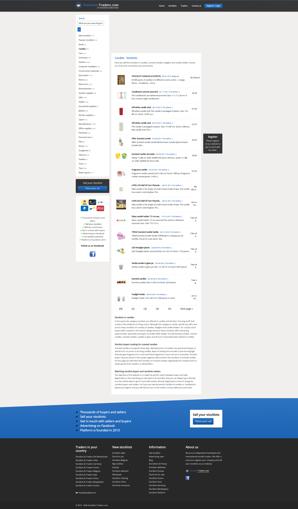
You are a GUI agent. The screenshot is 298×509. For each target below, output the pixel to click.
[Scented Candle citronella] (121, 156)
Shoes (83, 146)
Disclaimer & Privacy (158, 463)
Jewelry (83, 110)
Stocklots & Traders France (87, 467)
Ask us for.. (194, 203)
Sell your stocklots (94, 224)
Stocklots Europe (156, 471)
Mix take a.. (194, 188)
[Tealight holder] (121, 298)
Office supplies (87, 128)
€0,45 (194, 155)
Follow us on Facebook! (92, 245)
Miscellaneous (87, 124)
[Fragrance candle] (121, 173)
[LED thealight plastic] (121, 251)
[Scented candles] (121, 282)
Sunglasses (85, 150)
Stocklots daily (118, 453)
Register (212, 136)
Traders (184, 6)
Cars (82, 53)
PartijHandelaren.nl (87, 492)
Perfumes (84, 133)
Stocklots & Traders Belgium (88, 471)
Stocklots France (156, 478)
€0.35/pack (195, 77)
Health (83, 102)
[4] (157, 308)
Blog (151, 460)
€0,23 (194, 140)
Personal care (86, 137)
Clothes (84, 62)
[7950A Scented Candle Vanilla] (121, 235)
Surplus (115, 467)
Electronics (85, 84)
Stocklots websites (120, 471)
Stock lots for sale (156, 474)
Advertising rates (156, 456)
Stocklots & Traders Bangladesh (90, 482)
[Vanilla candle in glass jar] (121, 266)
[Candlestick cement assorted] (121, 95)
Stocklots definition (157, 467)
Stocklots (173, 6)
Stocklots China (119, 482)
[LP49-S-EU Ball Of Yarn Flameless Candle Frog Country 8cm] (121, 204)
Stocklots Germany (157, 485)
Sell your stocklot (92, 183)
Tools (82, 163)
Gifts (83, 97)
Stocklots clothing (120, 478)
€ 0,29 (194, 171)
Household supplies (88, 106)
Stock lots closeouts (121, 485)
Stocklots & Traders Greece (88, 485)
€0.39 (194, 93)
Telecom (84, 155)
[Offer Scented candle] (121, 142)
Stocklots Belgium (120, 460)
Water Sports (86, 172)
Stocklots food (155, 482)
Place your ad (92, 188)
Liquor (83, 119)
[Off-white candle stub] (121, 111)
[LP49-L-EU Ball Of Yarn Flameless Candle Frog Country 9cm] (121, 188)
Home (161, 6)
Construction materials (90, 71)
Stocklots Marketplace (158, 489)
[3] (145, 308)
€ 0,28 (194, 108)
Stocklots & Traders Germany (89, 464)
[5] (169, 308)
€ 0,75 (194, 124)
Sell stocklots (154, 453)
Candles (84, 49)
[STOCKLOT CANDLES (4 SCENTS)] (121, 79)
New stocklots (86, 35)
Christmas (85, 57)
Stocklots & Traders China (87, 478)
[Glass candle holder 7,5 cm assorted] (121, 220)
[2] (133, 308)
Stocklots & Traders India (87, 460)
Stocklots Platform (157, 492)
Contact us (196, 6)
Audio (82, 44)
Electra (83, 79)
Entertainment (87, 88)
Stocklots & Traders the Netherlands (92, 456)
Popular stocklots (88, 40)
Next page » (186, 308)
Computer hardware (89, 66)
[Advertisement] (87, 276)
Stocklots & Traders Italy (86, 474)
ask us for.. (194, 297)
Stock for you (118, 456)
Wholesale (116, 474)
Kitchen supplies (87, 115)
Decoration (85, 75)
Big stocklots (117, 463)
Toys (83, 168)
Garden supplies (87, 93)
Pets (82, 141)
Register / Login (213, 6)
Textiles (83, 159)
